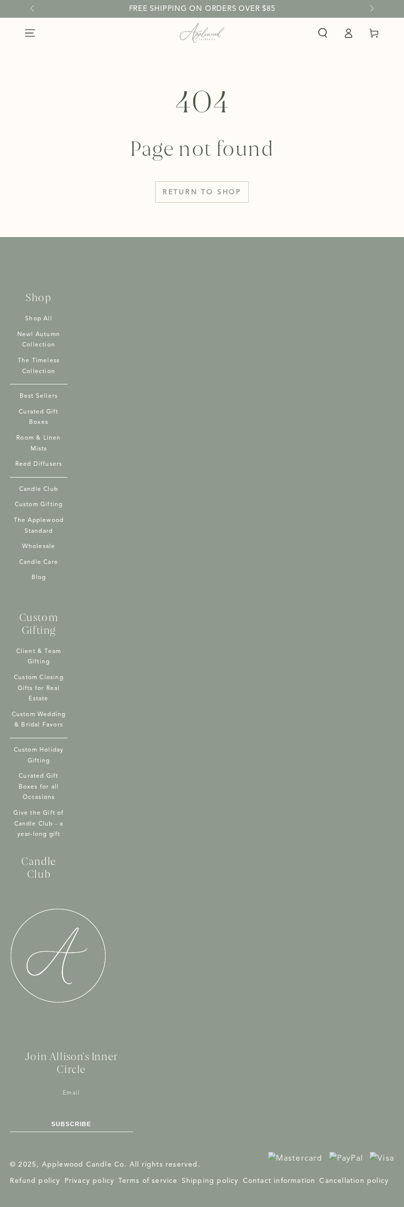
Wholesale (39, 547)
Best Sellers (39, 396)
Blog (39, 578)
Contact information (279, 1180)
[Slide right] (371, 9)
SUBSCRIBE (71, 1124)
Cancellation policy (354, 1180)
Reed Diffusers (39, 464)
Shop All (38, 319)
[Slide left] (33, 9)
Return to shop (202, 192)
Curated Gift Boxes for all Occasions (39, 786)
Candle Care (38, 562)
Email (71, 1093)
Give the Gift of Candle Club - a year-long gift (38, 823)
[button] (323, 33)
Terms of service (147, 1180)
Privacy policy (90, 1180)
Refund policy (35, 1180)
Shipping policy (210, 1180)
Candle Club (38, 489)
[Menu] (30, 33)
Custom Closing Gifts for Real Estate (39, 688)
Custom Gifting (39, 505)
